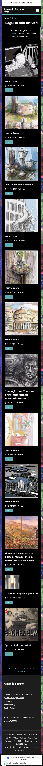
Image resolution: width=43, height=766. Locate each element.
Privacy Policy (9, 704)
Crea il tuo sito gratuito (22, 3)
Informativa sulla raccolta (14, 763)
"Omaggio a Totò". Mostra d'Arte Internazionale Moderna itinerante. (19, 395)
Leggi (9, 90)
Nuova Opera (12, 132)
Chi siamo (8, 701)
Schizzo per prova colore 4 (19, 184)
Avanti (21, 671)
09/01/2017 (11, 344)
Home (6, 18)
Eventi (21, 33)
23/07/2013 (12, 649)
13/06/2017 (11, 85)
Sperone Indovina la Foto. (19, 645)
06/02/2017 (12, 189)
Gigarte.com (22, 750)
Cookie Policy (9, 708)
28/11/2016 (11, 454)
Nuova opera (12, 81)
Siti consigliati (22, 36)
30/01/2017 (11, 292)
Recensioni (31, 33)
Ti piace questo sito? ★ (18, 696)
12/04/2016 (11, 506)
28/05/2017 (12, 137)
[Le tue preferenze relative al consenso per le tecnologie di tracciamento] (4, 763)
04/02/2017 (12, 240)
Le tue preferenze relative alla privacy (24, 758)
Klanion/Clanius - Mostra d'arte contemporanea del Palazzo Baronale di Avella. (19, 557)
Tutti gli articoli (25, 30)
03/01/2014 (11, 565)
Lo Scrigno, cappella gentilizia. (21, 593)
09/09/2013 (12, 598)
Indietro (13, 668)
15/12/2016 (11, 403)
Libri (13, 36)
